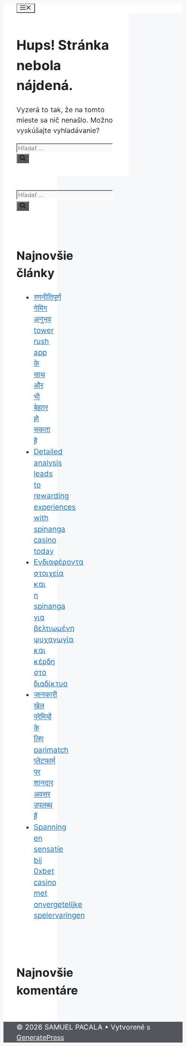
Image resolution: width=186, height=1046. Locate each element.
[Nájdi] (22, 158)
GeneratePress (40, 1037)
